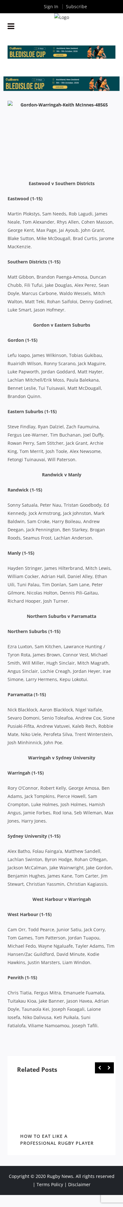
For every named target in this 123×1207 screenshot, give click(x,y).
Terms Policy (50, 1184)
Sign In (51, 6)
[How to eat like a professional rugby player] (61, 1105)
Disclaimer (79, 1184)
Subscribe (76, 6)
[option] (61, 1114)
